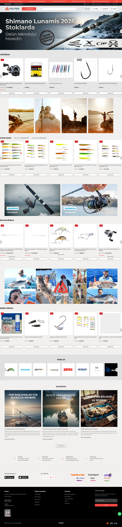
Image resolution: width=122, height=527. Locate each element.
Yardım (87, 4)
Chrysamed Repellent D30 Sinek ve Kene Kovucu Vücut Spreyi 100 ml (11, 337)
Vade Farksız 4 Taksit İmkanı (49, 1)
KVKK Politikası (68, 496)
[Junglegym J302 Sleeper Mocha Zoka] (61, 323)
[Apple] (11, 477)
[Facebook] (42, 477)
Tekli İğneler (37, 504)
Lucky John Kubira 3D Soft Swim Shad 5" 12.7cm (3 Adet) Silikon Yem (36, 165)
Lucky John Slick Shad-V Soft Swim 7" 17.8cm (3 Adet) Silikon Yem (85, 165)
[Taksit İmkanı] (39, 459)
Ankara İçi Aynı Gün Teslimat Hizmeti (28, 1)
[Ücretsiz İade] (87, 459)
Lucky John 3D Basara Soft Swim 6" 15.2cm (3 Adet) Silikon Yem (10, 165)
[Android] (25, 477)
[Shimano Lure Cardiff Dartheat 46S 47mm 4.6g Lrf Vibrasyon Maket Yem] (36, 235)
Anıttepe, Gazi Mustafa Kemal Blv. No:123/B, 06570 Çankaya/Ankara (15, 495)
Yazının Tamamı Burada (9, 439)
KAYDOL (106, 505)
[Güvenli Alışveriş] (63, 458)
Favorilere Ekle (21, 60)
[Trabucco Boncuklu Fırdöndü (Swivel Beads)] (36, 70)
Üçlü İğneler (37, 502)
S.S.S (116, 4)
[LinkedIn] (53, 477)
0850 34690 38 (8, 501)
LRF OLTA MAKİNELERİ (21, 138)
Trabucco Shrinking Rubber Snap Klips (33, 337)
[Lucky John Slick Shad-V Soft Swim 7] (85, 151)
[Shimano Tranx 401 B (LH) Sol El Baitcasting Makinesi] (61, 235)
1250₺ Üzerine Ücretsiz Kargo (69, 1)
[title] (21, 115)
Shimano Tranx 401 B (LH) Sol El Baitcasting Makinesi (59, 249)
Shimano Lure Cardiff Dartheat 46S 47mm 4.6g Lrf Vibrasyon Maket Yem (36, 249)
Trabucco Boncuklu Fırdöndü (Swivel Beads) (35, 83)
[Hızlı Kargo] (15, 459)
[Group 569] (111, 523)
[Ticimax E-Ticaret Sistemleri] (61, 523)
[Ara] (77, 8)
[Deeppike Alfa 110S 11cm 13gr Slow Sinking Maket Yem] (85, 323)
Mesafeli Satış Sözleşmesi (70, 494)
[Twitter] (45, 477)
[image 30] (8, 512)
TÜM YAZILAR (61, 445)
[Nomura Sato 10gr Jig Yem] (61, 70)
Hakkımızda (67, 503)
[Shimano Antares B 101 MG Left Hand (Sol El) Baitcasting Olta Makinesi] (85, 235)
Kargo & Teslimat (98, 4)
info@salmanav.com (9, 505)
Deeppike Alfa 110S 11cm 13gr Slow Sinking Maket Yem (85, 337)
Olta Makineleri (38, 496)
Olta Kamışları (38, 494)
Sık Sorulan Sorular (69, 498)
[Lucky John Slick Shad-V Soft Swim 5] (61, 151)
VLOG (89, 8)
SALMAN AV (8, 4)
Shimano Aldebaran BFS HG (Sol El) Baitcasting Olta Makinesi (11, 84)
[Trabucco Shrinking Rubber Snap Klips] (36, 323)
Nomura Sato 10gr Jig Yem (55, 83)
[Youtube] (50, 477)
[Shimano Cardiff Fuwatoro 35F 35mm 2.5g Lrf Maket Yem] (11, 235)
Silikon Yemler (37, 499)
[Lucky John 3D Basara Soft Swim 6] (11, 151)
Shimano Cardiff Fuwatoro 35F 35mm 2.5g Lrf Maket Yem (11, 249)
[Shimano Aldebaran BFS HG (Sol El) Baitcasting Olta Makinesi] (11, 70)
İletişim (108, 4)
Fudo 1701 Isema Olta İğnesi (80, 83)
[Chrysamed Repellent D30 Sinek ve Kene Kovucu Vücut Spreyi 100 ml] (11, 323)
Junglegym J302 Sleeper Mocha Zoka (58, 337)
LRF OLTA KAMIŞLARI (39, 138)
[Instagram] (48, 477)
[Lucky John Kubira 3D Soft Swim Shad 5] (36, 151)
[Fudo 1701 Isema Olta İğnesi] (85, 70)
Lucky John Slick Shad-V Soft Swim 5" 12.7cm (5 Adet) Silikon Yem (60, 165)
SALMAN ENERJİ (18, 4)
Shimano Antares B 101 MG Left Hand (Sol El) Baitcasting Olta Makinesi (84, 249)
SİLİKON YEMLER (5, 138)
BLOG (86, 8)
